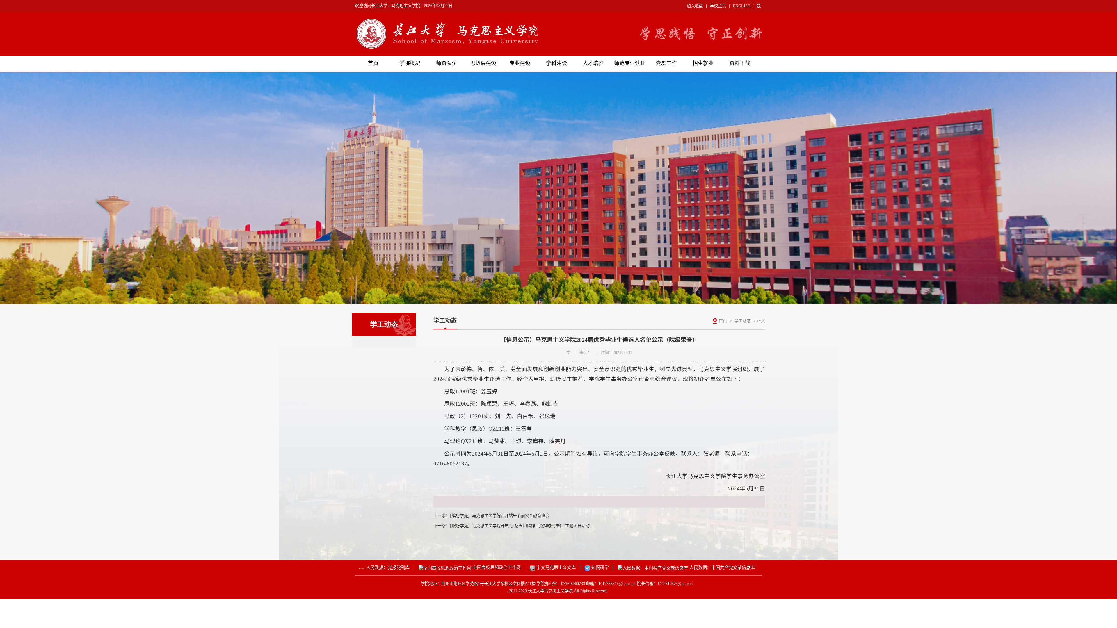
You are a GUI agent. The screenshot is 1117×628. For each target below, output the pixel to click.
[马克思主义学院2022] (446, 33)
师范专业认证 (629, 63)
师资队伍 (446, 63)
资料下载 (739, 63)
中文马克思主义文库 (556, 567)
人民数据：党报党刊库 (388, 567)
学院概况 (409, 63)
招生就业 (703, 63)
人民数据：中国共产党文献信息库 (722, 567)
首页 (373, 63)
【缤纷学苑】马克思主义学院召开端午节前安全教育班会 (499, 515)
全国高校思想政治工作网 (497, 567)
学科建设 (556, 63)
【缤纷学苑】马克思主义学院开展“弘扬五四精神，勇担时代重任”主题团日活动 (520, 526)
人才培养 (593, 63)
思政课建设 (483, 63)
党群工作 (666, 63)
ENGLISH (741, 6)
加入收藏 (695, 6)
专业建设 (519, 63)
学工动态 (742, 321)
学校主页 (718, 6)
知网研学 (600, 567)
